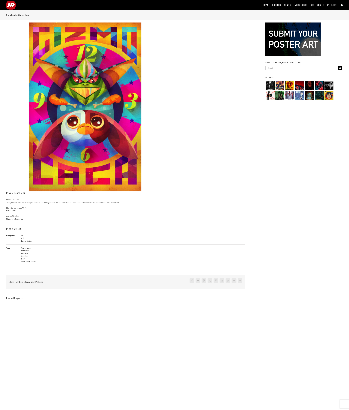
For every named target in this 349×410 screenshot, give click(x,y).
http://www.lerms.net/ (14, 219)
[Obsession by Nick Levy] (289, 86)
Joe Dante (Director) (29, 261)
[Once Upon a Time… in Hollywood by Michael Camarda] (280, 86)
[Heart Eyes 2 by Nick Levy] (319, 86)
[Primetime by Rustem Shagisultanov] (299, 95)
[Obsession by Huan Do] (299, 86)
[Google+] (216, 280)
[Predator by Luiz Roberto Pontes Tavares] (280, 95)
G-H (22, 238)
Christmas (25, 251)
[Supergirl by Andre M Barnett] (309, 86)
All (22, 235)
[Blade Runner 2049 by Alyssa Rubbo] (319, 95)
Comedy (24, 253)
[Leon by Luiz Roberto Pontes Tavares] (270, 95)
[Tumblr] (210, 280)
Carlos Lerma (11, 211)
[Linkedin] (222, 280)
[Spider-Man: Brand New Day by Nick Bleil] (289, 95)
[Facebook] (192, 280)
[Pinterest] (204, 280)
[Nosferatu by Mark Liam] (270, 86)
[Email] (240, 280)
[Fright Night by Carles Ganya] (329, 86)
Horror (23, 259)
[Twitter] (198, 280)
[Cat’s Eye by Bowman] (309, 95)
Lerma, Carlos (26, 241)
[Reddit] (228, 280)
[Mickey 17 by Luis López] (329, 95)
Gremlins (24, 256)
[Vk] (234, 280)
